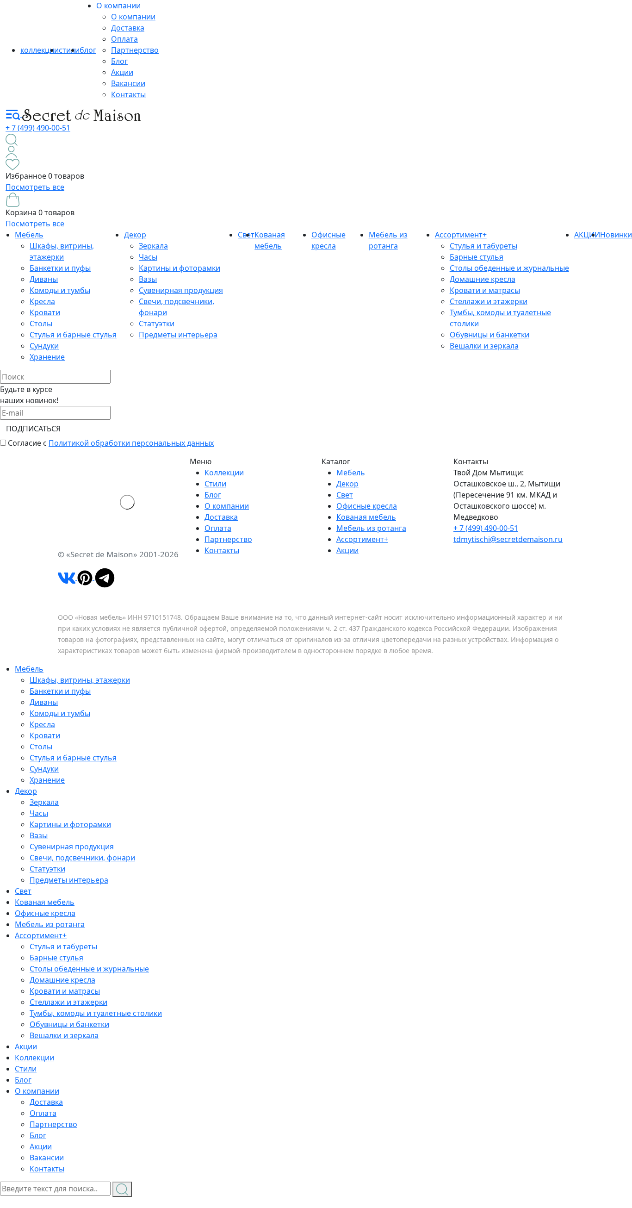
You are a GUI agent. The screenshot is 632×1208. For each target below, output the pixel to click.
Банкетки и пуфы (60, 268)
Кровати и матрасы (485, 290)
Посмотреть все (35, 187)
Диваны (44, 279)
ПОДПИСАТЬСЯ (33, 428)
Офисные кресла (366, 506)
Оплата (124, 39)
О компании (118, 5)
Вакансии (128, 83)
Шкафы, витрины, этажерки (80, 680)
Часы (148, 257)
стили (69, 50)
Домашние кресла (482, 279)
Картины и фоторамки (179, 268)
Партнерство (135, 50)
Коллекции (224, 472)
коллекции (39, 50)
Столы (41, 323)
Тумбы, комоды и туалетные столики (96, 1013)
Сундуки (44, 346)
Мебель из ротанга (371, 528)
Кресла (42, 301)
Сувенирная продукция (181, 290)
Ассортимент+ (461, 235)
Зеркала (153, 246)
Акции (122, 72)
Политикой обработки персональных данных (131, 443)
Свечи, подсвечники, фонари (82, 858)
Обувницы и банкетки (489, 335)
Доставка (127, 28)
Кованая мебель (366, 517)
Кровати (45, 312)
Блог (119, 61)
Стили (215, 484)
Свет (344, 495)
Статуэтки (156, 323)
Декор (135, 235)
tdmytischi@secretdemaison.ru (508, 539)
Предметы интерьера (178, 335)
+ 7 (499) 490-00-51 (38, 128)
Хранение (47, 357)
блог (88, 50)
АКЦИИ (587, 235)
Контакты (128, 94)
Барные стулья (476, 257)
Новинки (616, 235)
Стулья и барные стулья (73, 335)
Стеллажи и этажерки (488, 301)
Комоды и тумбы (60, 290)
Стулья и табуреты (483, 246)
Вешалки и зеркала (484, 346)
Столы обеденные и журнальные (509, 268)
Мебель (29, 235)
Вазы (148, 279)
